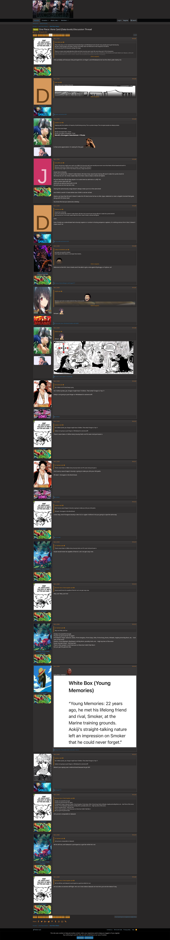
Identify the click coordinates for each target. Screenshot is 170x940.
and (61, 114)
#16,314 (134, 584)
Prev (35, 35)
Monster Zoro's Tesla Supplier (42, 570)
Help (133, 929)
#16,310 (134, 421)
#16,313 (134, 542)
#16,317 (134, 754)
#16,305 (134, 206)
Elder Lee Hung (43, 273)
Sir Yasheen (42, 65)
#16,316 (134, 666)
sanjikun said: (58, 122)
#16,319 (134, 835)
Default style (37, 929)
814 (44, 35)
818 (57, 35)
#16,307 (134, 287)
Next (67, 35)
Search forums (43, 23)
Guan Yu (36, 32)
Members (64, 20)
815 (47, 35)
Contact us (109, 929)
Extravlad (42, 781)
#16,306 (134, 246)
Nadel (43, 315)
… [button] (60, 35)
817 (54, 35)
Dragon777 (42, 106)
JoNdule (42, 186)
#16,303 (134, 119)
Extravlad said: (58, 385)
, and (67, 323)
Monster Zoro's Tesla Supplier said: (64, 587)
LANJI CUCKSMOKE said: (61, 249)
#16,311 (134, 461)
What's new (54, 20)
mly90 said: (58, 291)
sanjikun (42, 408)
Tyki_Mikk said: (59, 42)
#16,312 (134, 502)
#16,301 (134, 38)
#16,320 (134, 877)
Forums (36, 20)
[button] (48, 20)
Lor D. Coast (42, 693)
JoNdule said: (58, 209)
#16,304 (134, 159)
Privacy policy (127, 929)
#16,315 (134, 624)
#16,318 (134, 794)
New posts (35, 23)
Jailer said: (57, 82)
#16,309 (134, 381)
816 (51, 35)
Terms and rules (118, 929)
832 (63, 35)
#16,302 (134, 79)
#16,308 (134, 328)
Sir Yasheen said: (59, 465)
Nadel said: (58, 331)
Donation (44, 20)
